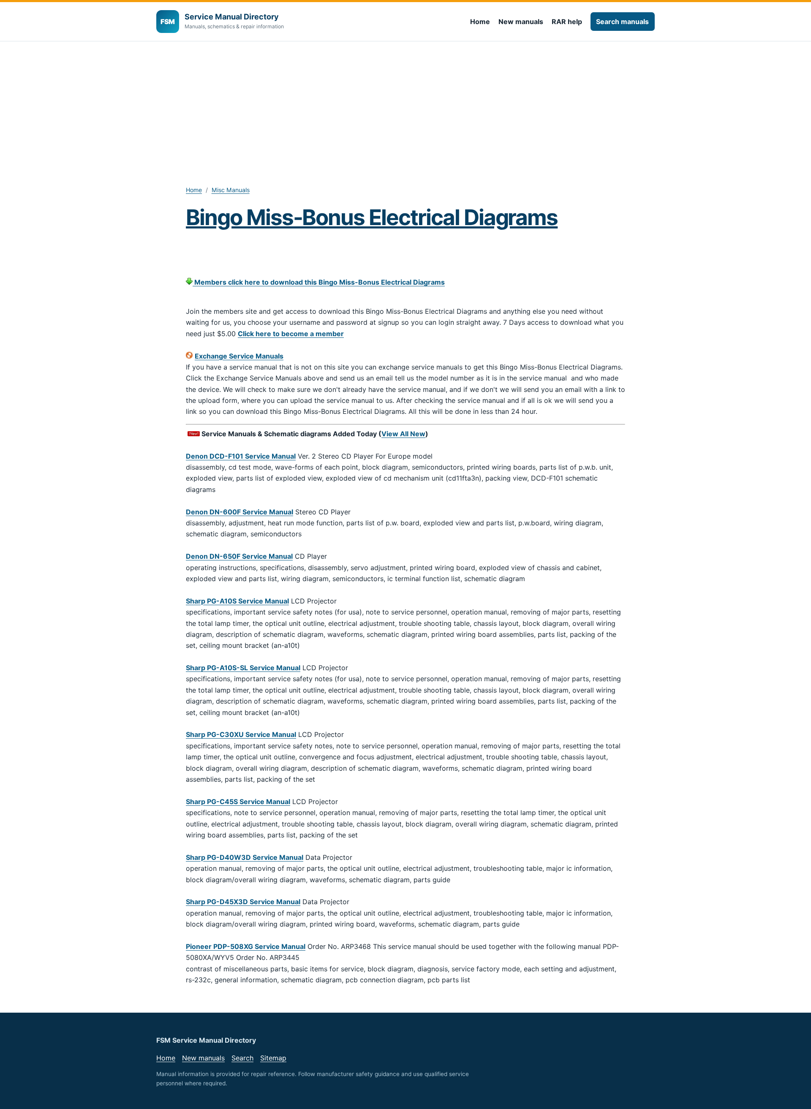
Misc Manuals (231, 189)
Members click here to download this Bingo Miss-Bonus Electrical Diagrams (319, 282)
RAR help (567, 21)
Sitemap (273, 1058)
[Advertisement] (405, 105)
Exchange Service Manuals (239, 356)
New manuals (520, 21)
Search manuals (622, 21)
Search (242, 1058)
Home (480, 21)
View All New (403, 433)
